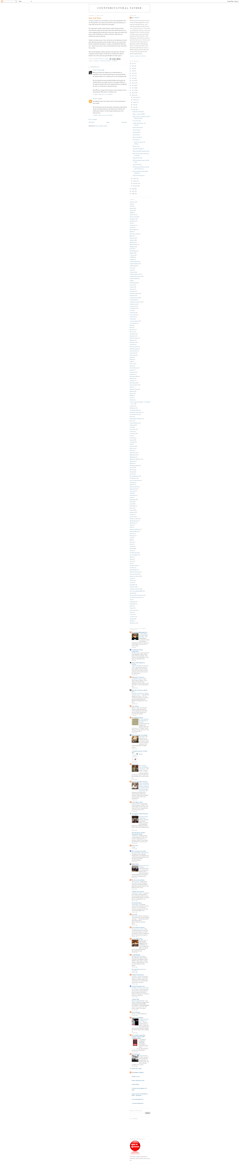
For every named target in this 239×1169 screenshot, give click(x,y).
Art (130, 223)
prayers (131, 510)
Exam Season (136, 139)
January (135, 186)
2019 (133, 71)
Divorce (132, 332)
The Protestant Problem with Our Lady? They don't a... (141, 168)
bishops (132, 240)
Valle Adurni (135, 706)
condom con (133, 304)
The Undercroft (136, 1054)
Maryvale (132, 448)
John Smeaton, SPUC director (139, 781)
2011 (133, 90)
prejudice (132, 512)
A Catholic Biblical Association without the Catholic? (143, 635)
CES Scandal (133, 283)
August (135, 102)
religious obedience (135, 529)
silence (131, 561)
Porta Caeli (135, 845)
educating (132, 334)
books (131, 248)
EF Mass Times (133, 338)
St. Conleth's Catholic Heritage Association (140, 814)
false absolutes (133, 351)
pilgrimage (132, 499)
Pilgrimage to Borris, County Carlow (143, 817)
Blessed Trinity (133, 244)
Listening (132, 438)
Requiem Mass (133, 531)
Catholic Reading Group (138, 986)
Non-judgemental (134, 476)
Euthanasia (132, 342)
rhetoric (132, 533)
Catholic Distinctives (135, 276)
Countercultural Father (119, 7)
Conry (131, 310)
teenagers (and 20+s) (135, 589)
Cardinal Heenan (134, 261)
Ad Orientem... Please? (137, 893)
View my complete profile (138, 56)
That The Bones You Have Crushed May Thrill (138, 833)
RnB (131, 540)
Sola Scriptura (133, 570)
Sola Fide (132, 567)
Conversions (133, 315)
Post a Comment (93, 119)
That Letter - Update (136, 976)
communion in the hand (136, 302)
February (135, 183)
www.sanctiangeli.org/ (137, 1099)
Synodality (132, 584)
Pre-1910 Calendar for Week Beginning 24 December (144, 720)
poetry (131, 504)
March (135, 181)
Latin (131, 427)
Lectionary (132, 433)
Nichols (132, 472)
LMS (131, 444)
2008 (133, 189)
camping (132, 259)
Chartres (132, 289)
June (134, 107)
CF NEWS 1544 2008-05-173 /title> (139, 1089)
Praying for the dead (138, 127)
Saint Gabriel (142, 736)
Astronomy (132, 225)
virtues (131, 614)
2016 (133, 78)
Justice (131, 416)
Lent (131, 435)
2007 (133, 191)
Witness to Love (136, 1076)
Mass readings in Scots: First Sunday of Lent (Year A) (144, 767)
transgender (133, 602)
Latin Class (132, 429)
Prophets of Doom (134, 518)
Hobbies (132, 378)
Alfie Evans (133, 214)
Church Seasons (134, 297)
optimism (132, 482)
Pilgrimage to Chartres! (138, 677)
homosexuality (133, 385)
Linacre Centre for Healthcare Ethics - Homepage (140, 1094)
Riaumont (132, 535)
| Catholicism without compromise (137, 650)
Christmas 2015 (142, 940)
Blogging (132, 246)
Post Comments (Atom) (101, 126)
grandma (132, 374)
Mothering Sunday (134, 465)
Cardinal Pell (133, 266)
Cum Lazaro (135, 764)
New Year (132, 470)
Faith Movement (134, 349)
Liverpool (132, 442)
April (134, 178)
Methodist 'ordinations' (135, 459)
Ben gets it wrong (134, 234)
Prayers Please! (136, 135)
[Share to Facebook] (118, 59)
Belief (131, 231)
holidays (132, 380)
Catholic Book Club (135, 274)
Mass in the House (137, 137)
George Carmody (97, 70)
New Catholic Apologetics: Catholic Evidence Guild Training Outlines (139, 1036)
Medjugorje (133, 457)
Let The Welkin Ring (137, 939)
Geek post (132, 372)
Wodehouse (133, 623)
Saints (131, 544)
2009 (133, 95)
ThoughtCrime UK (137, 158)
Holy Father (133, 383)
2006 (133, 193)
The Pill (132, 593)
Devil (131, 327)
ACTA (131, 206)
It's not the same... (137, 121)
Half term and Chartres (138, 111)
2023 (133, 63)
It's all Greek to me (134, 414)
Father (131, 357)
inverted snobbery (134, 410)
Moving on (134, 1013)
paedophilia (133, 495)
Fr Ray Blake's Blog (137, 802)
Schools (132, 548)
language (132, 425)
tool (131, 599)
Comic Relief (133, 300)
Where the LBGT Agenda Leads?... (141, 151)
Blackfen (132, 242)
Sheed (131, 559)
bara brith (134, 914)
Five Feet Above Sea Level (138, 969)
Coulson (132, 319)
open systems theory (135, 480)
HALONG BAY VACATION (138, 956)
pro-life (132, 516)
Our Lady (132, 491)
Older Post (124, 122)
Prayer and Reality (136, 803)
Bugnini (132, 253)
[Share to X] (116, 59)
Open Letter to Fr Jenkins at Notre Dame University (141, 117)
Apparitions (133, 221)
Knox (131, 421)
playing (132, 501)
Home (108, 122)
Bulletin (141, 754)
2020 (133, 68)
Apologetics (133, 219)
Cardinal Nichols (134, 263)
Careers (132, 268)
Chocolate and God (135, 293)
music (131, 467)
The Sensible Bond (136, 903)
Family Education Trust (138, 1080)
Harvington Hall (134, 376)
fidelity (131, 359)
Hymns (131, 393)
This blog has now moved (138, 929)
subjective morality (135, 576)
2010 (133, 93)
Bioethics (134, 707)
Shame (131, 557)
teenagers (132, 587)
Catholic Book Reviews (138, 975)
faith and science (134, 346)
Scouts (131, 550)
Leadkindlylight (136, 955)
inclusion (132, 406)
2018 (133, 73)
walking (132, 619)
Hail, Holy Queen (136, 652)
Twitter (131, 608)
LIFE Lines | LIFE (137, 1068)
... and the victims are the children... (139, 143)
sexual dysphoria (134, 555)
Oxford (131, 493)
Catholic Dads (135, 999)
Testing (133, 847)
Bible (131, 236)
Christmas (132, 295)
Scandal (132, 546)
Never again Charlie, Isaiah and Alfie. (140, 852)
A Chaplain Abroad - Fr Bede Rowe (139, 751)
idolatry (132, 400)
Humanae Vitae (134, 389)
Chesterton (132, 291)
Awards (131, 227)
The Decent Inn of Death (138, 880)
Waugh (131, 621)
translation (132, 604)
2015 (133, 80)
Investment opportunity (136, 412)
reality (131, 525)
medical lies (133, 452)
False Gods (132, 353)
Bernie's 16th (136, 146)
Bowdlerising (133, 251)
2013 (133, 85)
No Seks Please (136, 132)
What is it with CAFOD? (139, 114)
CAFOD (132, 257)
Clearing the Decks (143, 1055)
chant (131, 285)
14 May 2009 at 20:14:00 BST (103, 115)
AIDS (131, 212)
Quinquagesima (134, 521)
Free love (132, 363)
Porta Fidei (132, 506)
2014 (133, 83)
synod (131, 582)
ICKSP (131, 395)
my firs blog (135, 971)
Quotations (132, 523)
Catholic (96, 60)
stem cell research (134, 574)
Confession (132, 306)
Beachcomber (133, 229)
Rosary (131, 542)
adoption (132, 208)
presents (132, 514)
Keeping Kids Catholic (135, 418)
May (134, 109)
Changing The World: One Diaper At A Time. (144, 1020)
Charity (132, 287)
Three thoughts (135, 904)
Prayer (131, 508)
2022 (133, 66)
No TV (131, 474)
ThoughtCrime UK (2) (138, 148)
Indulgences (133, 408)
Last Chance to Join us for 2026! (139, 678)
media (131, 450)
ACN (131, 204)
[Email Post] (110, 58)
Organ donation (134, 487)
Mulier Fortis (135, 864)
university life (133, 610)
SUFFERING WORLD (137, 1072)
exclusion (132, 344)
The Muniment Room (137, 717)
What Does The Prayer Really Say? (139, 690)
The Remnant (135, 835)
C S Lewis (132, 255)
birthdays (132, 238)
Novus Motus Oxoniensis (138, 927)
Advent (132, 210)
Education (132, 336)
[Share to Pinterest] (120, 59)
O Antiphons (133, 478)
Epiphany (132, 340)
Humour (132, 391)
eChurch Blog (135, 1084)
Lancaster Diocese (134, 423)
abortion (132, 202)
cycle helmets (133, 323)
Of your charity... (137, 130)
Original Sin (133, 489)
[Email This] (113, 59)
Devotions (132, 329)
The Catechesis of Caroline (139, 851)
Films (131, 361)
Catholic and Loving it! (138, 891)
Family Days (133, 355)
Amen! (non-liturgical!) (139, 175)
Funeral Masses (134, 368)
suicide (131, 578)
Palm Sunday (135, 916)
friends (131, 366)
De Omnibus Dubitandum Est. (139, 632)
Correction (132, 317)
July (134, 104)
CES (131, 280)
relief (131, 527)
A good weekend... (137, 164)
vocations (132, 616)
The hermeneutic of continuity (140, 735)
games (131, 370)
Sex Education (133, 552)
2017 (133, 76)
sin (130, 563)
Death (131, 325)
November (136, 97)
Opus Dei (132, 484)
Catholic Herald (134, 278)
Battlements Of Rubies (137, 1017)
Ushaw (131, 612)
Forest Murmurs (136, 1012)
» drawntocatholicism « (138, 1103)
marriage (132, 446)
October (135, 100)
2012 (133, 88)
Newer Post (91, 122)
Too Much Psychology (135, 597)
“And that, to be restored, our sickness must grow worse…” (140, 693)
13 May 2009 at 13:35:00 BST (103, 94)
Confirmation (133, 308)
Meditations (133, 455)
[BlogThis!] (114, 59)
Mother (132, 463)
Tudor (131, 606)
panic (131, 497)
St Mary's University (135, 572)
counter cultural (105, 60)
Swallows (132, 580)
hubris (131, 387)
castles (131, 270)
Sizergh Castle (133, 565)
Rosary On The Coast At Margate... (144, 866)
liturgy (114, 60)
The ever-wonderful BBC (136, 591)
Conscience (133, 312)
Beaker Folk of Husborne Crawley (138, 663)
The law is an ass (136, 881)
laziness (132, 431)
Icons (131, 397)
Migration (132, 461)
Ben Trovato (96, 98)
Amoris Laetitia (134, 217)
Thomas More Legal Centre (137, 595)
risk (131, 538)
